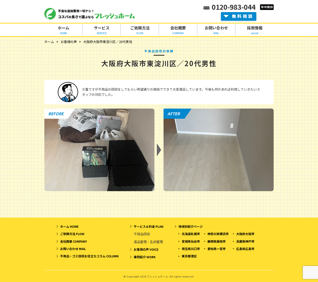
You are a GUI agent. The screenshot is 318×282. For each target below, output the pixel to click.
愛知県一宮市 (216, 249)
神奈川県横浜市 (218, 234)
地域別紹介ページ (190, 226)
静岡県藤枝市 (216, 241)
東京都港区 (189, 256)
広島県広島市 (245, 249)
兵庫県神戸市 (245, 241)
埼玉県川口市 (191, 249)
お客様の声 (69, 41)
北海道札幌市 (191, 234)
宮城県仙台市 (191, 241)
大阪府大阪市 (245, 234)
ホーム (49, 41)
